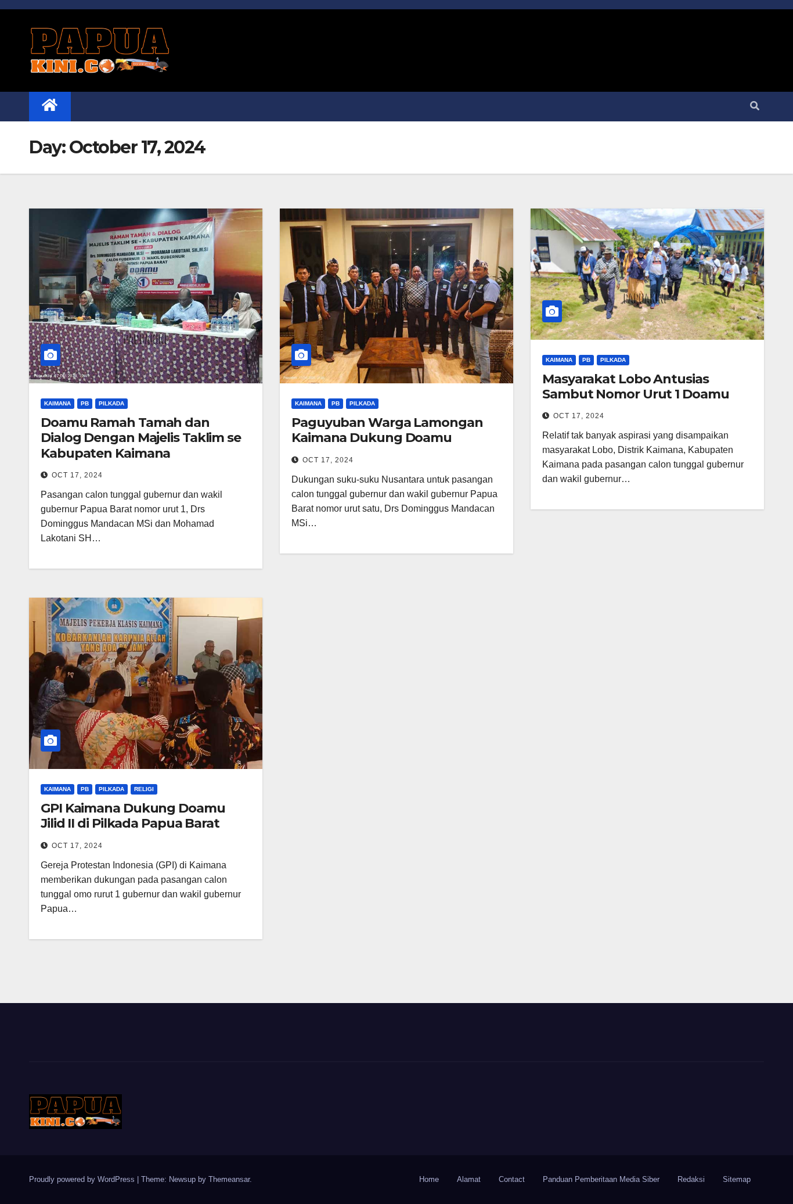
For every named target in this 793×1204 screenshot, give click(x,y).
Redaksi (691, 1179)
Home (429, 1179)
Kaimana (57, 403)
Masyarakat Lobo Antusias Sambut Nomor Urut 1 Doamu (635, 386)
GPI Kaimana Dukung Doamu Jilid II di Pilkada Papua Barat (133, 815)
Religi (144, 789)
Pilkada (111, 403)
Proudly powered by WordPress (83, 1179)
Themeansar (229, 1179)
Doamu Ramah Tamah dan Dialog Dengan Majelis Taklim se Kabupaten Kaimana (141, 438)
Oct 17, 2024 (77, 475)
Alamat (469, 1179)
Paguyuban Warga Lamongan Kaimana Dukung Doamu (387, 430)
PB (85, 403)
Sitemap (737, 1179)
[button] (754, 106)
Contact (512, 1179)
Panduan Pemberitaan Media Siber (601, 1179)
